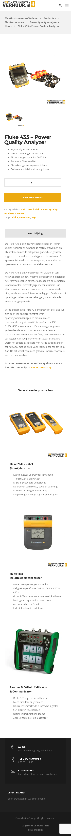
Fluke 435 (24, 217)
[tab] (35, 233)
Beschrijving (35, 233)
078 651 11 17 (25, 762)
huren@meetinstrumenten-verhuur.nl (37, 774)
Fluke (15, 217)
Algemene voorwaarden (35, 825)
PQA (34, 217)
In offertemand (33, 197)
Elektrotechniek (30, 209)
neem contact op (41, 367)
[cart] (60, 5)
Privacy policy (35, 829)
